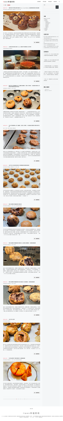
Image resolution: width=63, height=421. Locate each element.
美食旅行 (46, 19)
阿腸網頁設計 (40, 417)
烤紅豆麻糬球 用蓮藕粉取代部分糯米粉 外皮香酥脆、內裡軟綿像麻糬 (22, 281)
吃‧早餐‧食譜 (18, 9)
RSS (32, 408)
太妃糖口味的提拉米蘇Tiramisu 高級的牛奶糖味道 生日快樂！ (20, 46)
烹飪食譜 (46, 28)
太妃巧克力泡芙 (12, 319)
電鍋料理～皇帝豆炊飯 (53, 79)
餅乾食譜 (47, 21)
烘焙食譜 (5, 9)
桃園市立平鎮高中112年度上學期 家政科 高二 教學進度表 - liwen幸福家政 (51, 73)
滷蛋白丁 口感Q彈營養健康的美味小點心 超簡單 (51, 46)
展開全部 (45, 18)
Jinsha (33, 417)
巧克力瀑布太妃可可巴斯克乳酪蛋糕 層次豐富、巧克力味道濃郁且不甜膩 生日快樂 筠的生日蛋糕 (51, 41)
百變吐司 (47, 27)
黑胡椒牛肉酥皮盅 (50, 74)
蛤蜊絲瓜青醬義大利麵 (49, 67)
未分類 (46, 30)
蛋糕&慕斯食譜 (9, 9)
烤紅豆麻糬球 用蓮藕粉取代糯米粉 (15, 204)
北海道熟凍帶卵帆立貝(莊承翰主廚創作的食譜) (51, 47)
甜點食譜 (14, 9)
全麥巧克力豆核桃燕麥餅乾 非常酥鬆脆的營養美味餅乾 (19, 165)
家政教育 (46, 29)
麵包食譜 (8, 283)
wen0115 (46, 54)
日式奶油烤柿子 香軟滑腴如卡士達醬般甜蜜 (17, 358)
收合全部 (48, 18)
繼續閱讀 (37, 42)
